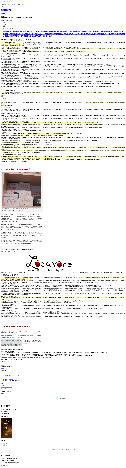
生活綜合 (11, 20)
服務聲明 (75, 449)
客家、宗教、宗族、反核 (14, 380)
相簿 (4, 22)
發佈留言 (2, 393)
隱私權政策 (70, 449)
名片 (4, 26)
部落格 (4, 24)
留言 (12, 375)
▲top (2, 383)
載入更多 (2, 385)
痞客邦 (9, 375)
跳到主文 (3, 13)
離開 (7, 465)
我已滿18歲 (3, 465)
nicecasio (2, 368)
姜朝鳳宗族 (6, 10)
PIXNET (53, 449)
